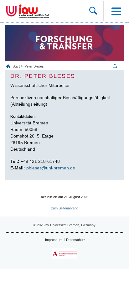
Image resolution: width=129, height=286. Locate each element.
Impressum (53, 240)
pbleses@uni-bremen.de (50, 167)
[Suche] (96, 11)
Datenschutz (75, 240)
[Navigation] (116, 11)
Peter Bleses (34, 66)
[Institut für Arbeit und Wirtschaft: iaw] (34, 11)
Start (17, 66)
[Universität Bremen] (11, 11)
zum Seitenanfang (64, 208)
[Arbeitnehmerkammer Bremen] (64, 253)
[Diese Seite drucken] (117, 66)
